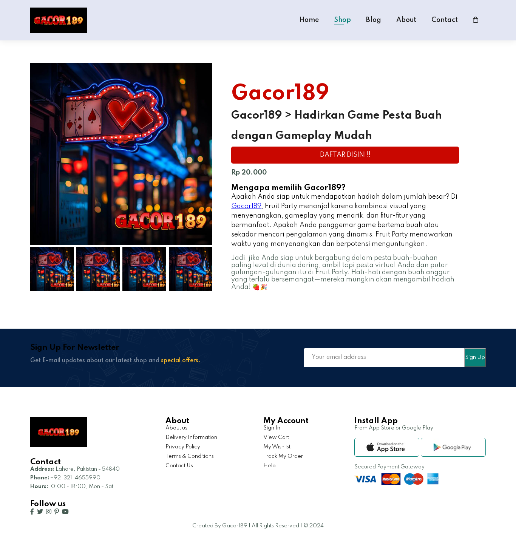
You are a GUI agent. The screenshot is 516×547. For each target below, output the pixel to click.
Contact (444, 20)
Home (309, 20)
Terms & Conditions (189, 456)
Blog (373, 20)
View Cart (276, 437)
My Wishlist (276, 447)
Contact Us (179, 465)
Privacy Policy (182, 447)
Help (269, 465)
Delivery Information (191, 437)
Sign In (271, 428)
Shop (342, 20)
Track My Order (283, 456)
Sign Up (475, 357)
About (406, 20)
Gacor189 (246, 206)
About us (176, 428)
